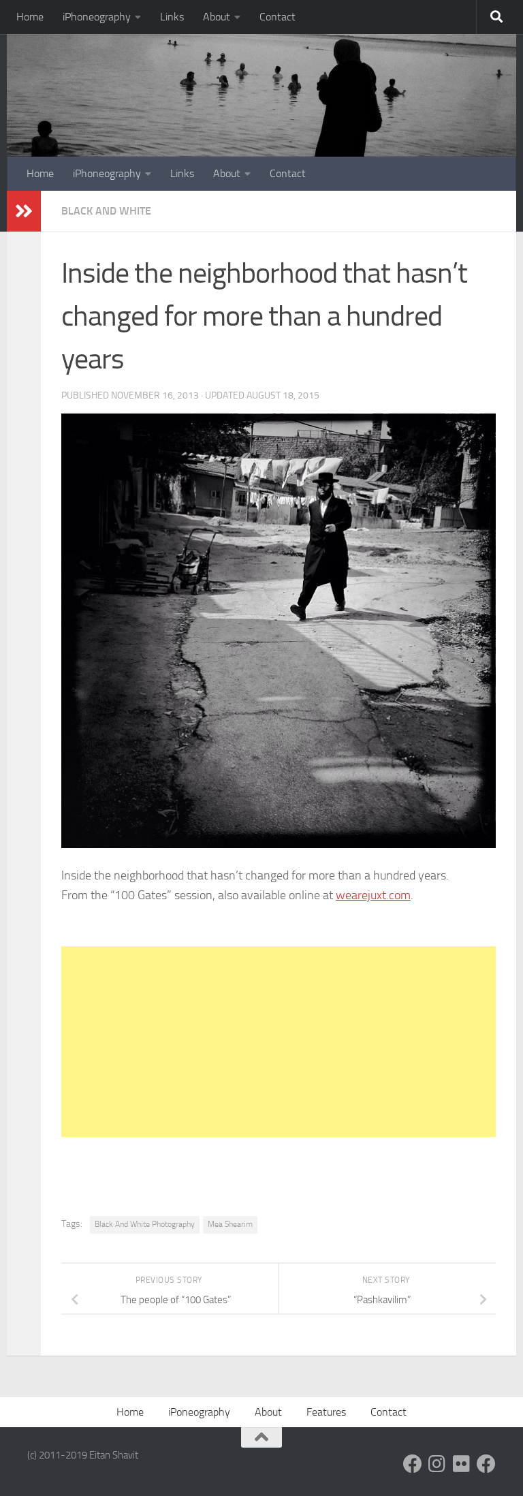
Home (30, 16)
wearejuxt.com (373, 895)
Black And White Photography (145, 1224)
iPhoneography (97, 16)
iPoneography (199, 1411)
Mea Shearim (230, 1224)
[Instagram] (437, 1464)
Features (326, 1411)
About (216, 16)
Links (172, 16)
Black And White (106, 210)
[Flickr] (461, 1464)
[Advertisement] (278, 1041)
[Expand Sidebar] (24, 211)
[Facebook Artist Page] (486, 1464)
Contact (277, 16)
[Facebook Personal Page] (412, 1464)
